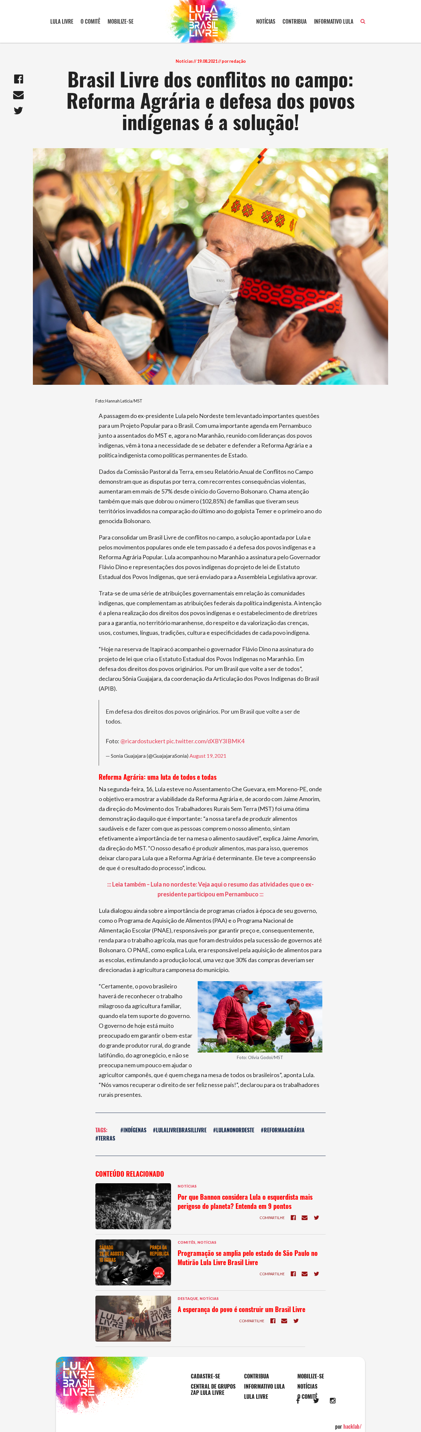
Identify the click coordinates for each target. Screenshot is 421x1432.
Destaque (188, 1298)
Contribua (295, 21)
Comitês (186, 1242)
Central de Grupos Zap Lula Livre (213, 1389)
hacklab (352, 1426)
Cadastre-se (205, 1376)
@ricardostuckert (142, 741)
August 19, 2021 (207, 755)
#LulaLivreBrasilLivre (180, 1130)
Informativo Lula (333, 21)
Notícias (265, 21)
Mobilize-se (121, 21)
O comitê (90, 21)
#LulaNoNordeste (233, 1130)
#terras (105, 1138)
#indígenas (133, 1130)
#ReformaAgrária (283, 1130)
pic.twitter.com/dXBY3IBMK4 (205, 741)
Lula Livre (61, 21)
